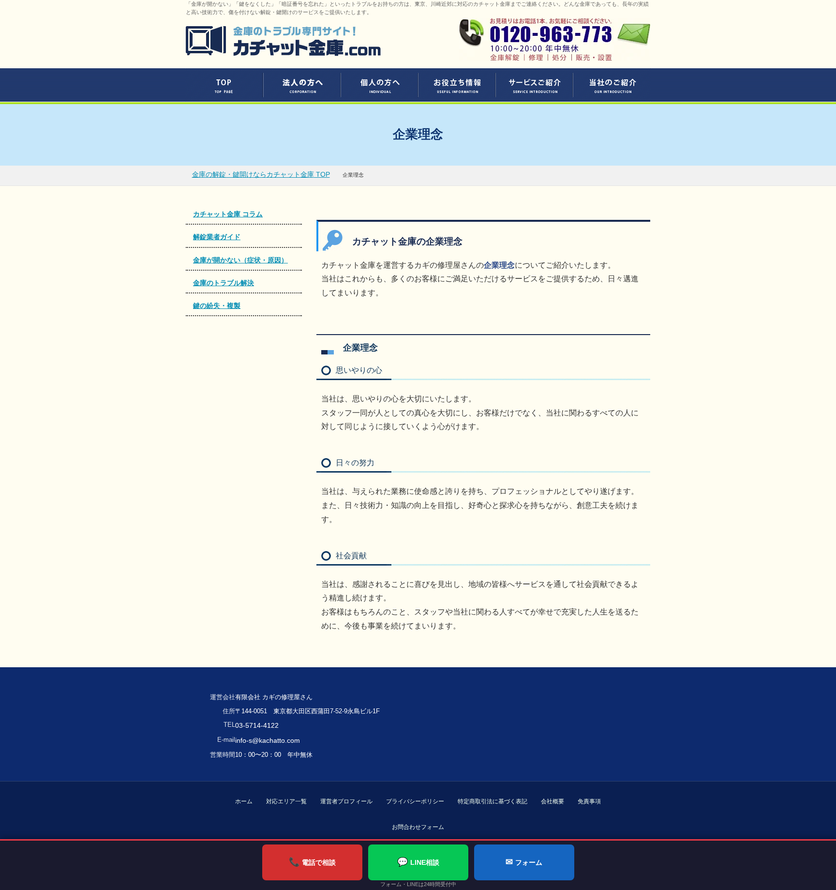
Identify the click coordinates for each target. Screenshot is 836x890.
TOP (224, 85)
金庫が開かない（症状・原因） (240, 260)
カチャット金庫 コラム (228, 214)
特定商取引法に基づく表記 (492, 801)
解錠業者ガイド (216, 237)
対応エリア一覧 (286, 801)
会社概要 (552, 801)
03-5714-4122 (257, 725)
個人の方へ (379, 85)
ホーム (244, 801)
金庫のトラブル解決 (223, 283)
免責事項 (589, 801)
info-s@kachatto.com (267, 740)
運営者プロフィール (346, 801)
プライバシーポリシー (415, 801)
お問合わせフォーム (418, 827)
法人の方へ (302, 85)
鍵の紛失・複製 (216, 305)
